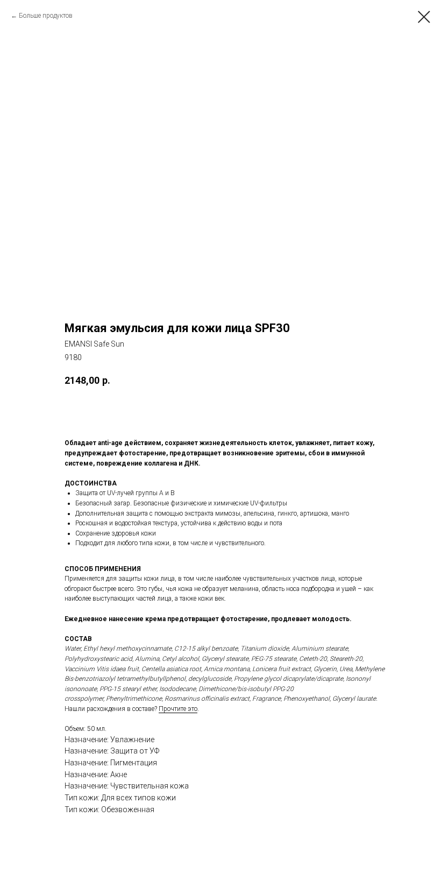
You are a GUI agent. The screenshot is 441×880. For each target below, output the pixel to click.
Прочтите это (178, 709)
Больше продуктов (46, 15)
